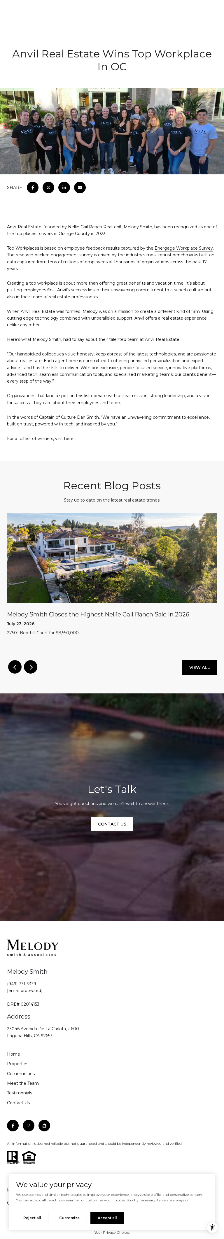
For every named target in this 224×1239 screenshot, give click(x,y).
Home (13, 1054)
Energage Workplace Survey (184, 248)
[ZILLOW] (44, 1125)
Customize (69, 1218)
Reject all (32, 1218)
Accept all (107, 1218)
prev (15, 667)
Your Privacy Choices (112, 1232)
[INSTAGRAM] (28, 1125)
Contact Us (18, 1102)
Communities (21, 1073)
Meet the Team (23, 1083)
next (30, 667)
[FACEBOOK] (13, 1125)
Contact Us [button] (112, 824)
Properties (17, 1063)
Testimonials (19, 1093)
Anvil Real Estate (24, 226)
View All (199, 667)
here (69, 438)
